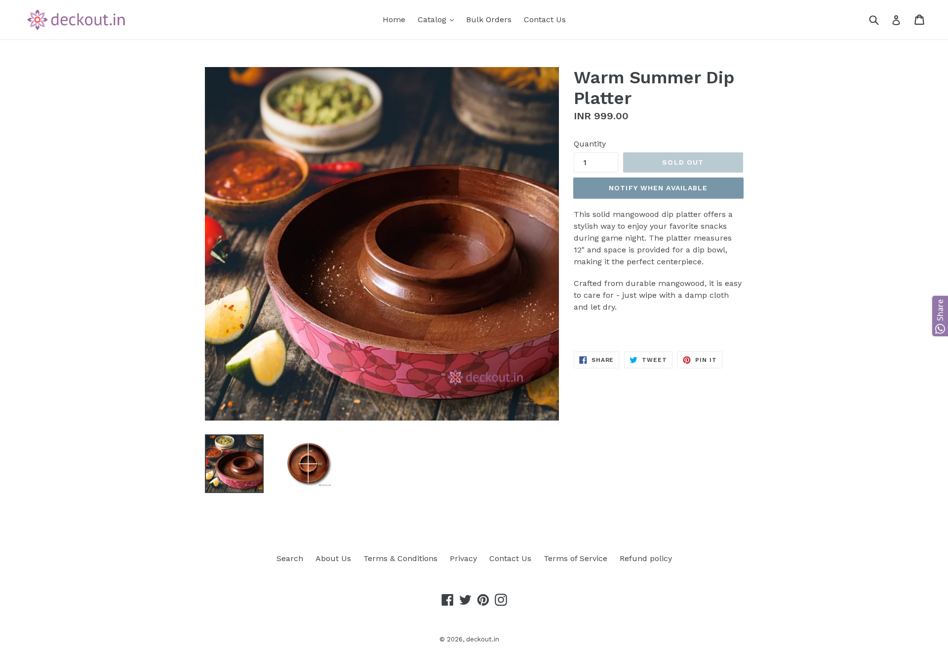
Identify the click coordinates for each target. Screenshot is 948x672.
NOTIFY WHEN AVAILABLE (658, 188)
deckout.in (482, 639)
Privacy (463, 558)
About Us (333, 558)
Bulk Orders (489, 19)
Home (394, 19)
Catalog (438, 19)
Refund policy (646, 558)
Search (289, 558)
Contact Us (545, 19)
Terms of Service (575, 558)
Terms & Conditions (400, 558)
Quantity (590, 143)
